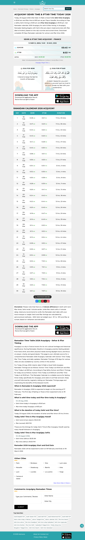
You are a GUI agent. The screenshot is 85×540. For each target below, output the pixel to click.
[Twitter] (45, 301)
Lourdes (33, 472)
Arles (61, 467)
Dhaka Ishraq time (56, 525)
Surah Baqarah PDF (19, 516)
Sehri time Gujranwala (61, 522)
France (31, 9)
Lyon (17, 472)
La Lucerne (48, 472)
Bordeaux (34, 463)
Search (68, 8)
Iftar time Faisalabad (31, 522)
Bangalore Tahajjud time (21, 527)
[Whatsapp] (39, 301)
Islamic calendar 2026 (51, 519)
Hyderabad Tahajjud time (42, 525)
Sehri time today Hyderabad (46, 522)
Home (14, 9)
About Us (36, 534)
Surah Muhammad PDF (54, 516)
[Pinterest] (42, 301)
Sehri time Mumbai (19, 525)
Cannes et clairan (19, 478)
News (45, 537)
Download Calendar (43, 297)
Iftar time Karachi (63, 519)
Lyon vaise (63, 463)
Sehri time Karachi (34, 527)
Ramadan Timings (23, 9)
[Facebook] (37, 301)
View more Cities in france (61, 483)
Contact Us (44, 534)
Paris (17, 463)
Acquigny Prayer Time (42, 62)
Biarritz (47, 467)
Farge (61, 472)
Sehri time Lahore (19, 522)
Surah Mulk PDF (66, 516)
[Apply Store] (62, 101)
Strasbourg (34, 467)
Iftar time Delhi (30, 525)
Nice (46, 463)
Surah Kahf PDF (42, 516)
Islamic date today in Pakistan (22, 519)
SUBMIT (21, 507)
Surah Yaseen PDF (31, 516)
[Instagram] (48, 301)
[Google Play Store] (62, 96)
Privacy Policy (38, 537)
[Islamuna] (42, 2)
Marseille (19, 467)
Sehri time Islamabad (46, 527)
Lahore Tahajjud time (38, 519)
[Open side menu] (14, 2)
